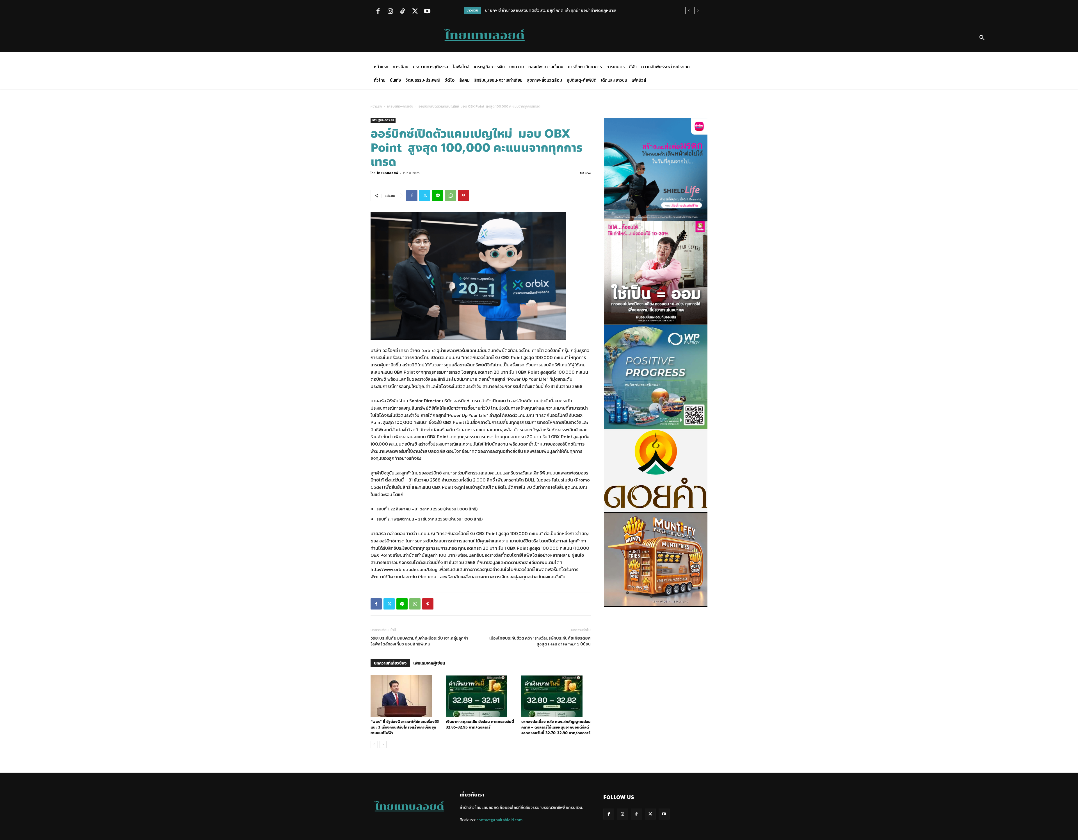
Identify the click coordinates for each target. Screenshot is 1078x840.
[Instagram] (390, 12)
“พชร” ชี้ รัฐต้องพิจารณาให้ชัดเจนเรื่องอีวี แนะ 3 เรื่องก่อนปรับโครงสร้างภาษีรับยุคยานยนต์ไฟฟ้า (405, 727)
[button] (982, 38)
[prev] (688, 10)
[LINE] (437, 195)
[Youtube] (427, 12)
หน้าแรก (376, 106)
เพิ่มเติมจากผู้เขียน (429, 663)
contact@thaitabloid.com (499, 820)
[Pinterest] (463, 195)
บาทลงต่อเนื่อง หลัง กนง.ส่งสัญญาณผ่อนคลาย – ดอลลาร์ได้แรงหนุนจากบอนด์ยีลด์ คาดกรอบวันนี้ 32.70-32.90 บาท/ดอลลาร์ (556, 727)
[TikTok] (402, 12)
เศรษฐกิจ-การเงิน (400, 106)
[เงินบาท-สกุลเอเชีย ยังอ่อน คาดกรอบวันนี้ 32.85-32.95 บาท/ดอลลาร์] (480, 696)
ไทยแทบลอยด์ (387, 173)
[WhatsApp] (450, 195)
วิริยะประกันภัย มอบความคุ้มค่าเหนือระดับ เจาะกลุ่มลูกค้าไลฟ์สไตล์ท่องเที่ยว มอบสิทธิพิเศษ (419, 641)
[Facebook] (378, 12)
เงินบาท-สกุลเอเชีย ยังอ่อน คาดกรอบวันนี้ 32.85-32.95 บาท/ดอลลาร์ (480, 724)
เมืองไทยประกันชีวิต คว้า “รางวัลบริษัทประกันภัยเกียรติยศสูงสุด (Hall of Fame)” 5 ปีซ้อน (540, 641)
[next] (697, 10)
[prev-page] (374, 744)
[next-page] (383, 744)
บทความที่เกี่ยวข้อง (390, 663)
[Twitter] (415, 12)
